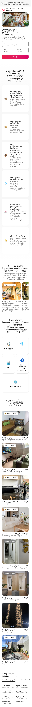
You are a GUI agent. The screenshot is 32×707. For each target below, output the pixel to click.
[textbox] (9, 51)
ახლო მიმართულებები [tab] (8, 680)
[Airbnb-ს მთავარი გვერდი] (3, 9)
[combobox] (15, 45)
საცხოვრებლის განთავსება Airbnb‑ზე (15, 9)
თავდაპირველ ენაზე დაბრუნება (19, 4)
